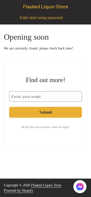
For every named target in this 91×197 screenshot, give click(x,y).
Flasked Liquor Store (45, 6)
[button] (79, 187)
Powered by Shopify (18, 190)
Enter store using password (41, 17)
